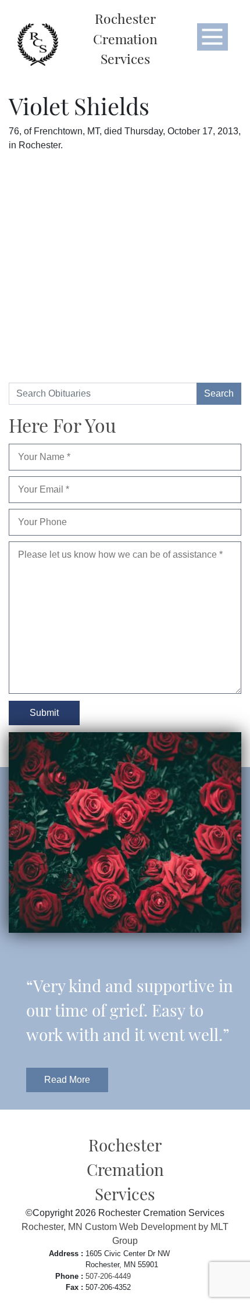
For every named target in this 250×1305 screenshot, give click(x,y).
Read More (67, 1080)
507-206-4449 (108, 1276)
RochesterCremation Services (125, 38)
